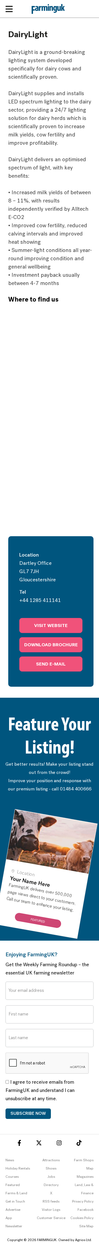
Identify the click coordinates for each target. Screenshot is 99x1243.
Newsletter (14, 1226)
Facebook (86, 1210)
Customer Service (51, 1218)
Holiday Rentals (18, 1168)
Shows (51, 1168)
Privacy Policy (83, 1201)
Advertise (13, 1210)
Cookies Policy (82, 1218)
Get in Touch (15, 1201)
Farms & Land (16, 1193)
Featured (13, 1185)
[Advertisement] (49, 483)
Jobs (51, 1177)
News (10, 1160)
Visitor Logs (51, 1210)
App (9, 1218)
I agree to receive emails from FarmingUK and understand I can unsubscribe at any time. (40, 1091)
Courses (12, 1177)
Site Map (86, 1226)
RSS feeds (51, 1201)
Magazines (85, 1177)
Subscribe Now (28, 1113)
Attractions (51, 1160)
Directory (51, 1185)
